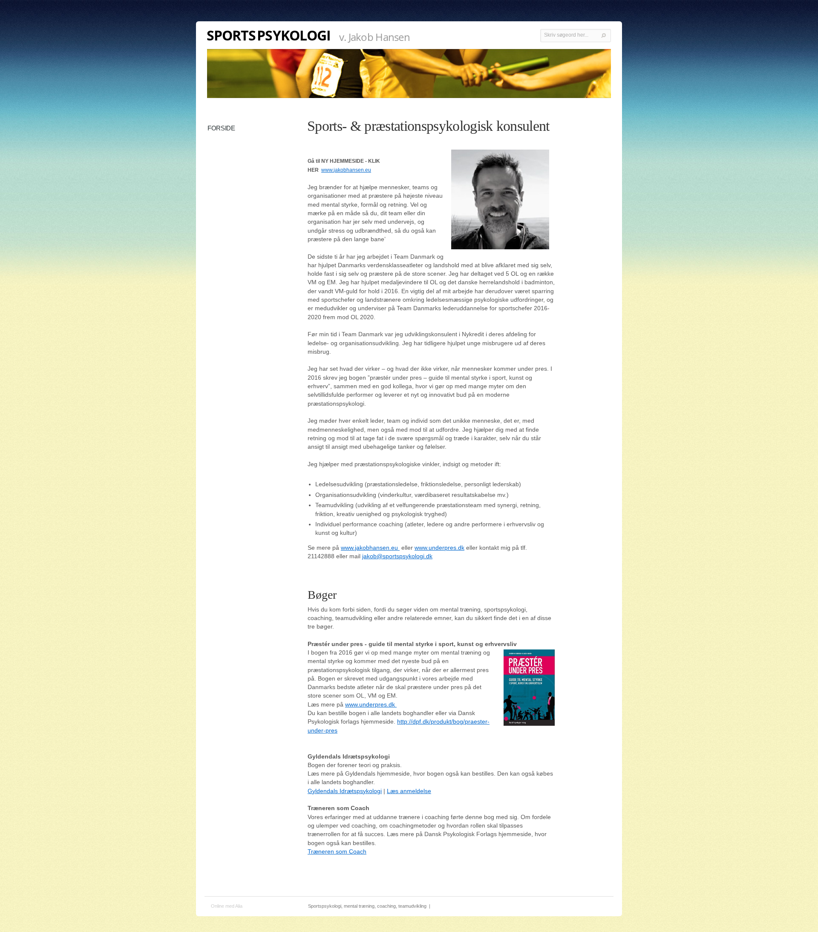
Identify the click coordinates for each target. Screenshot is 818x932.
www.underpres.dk (439, 547)
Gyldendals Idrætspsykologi (345, 791)
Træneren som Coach (337, 851)
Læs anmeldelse (409, 791)
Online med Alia (226, 906)
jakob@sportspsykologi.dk (397, 556)
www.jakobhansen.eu (346, 170)
